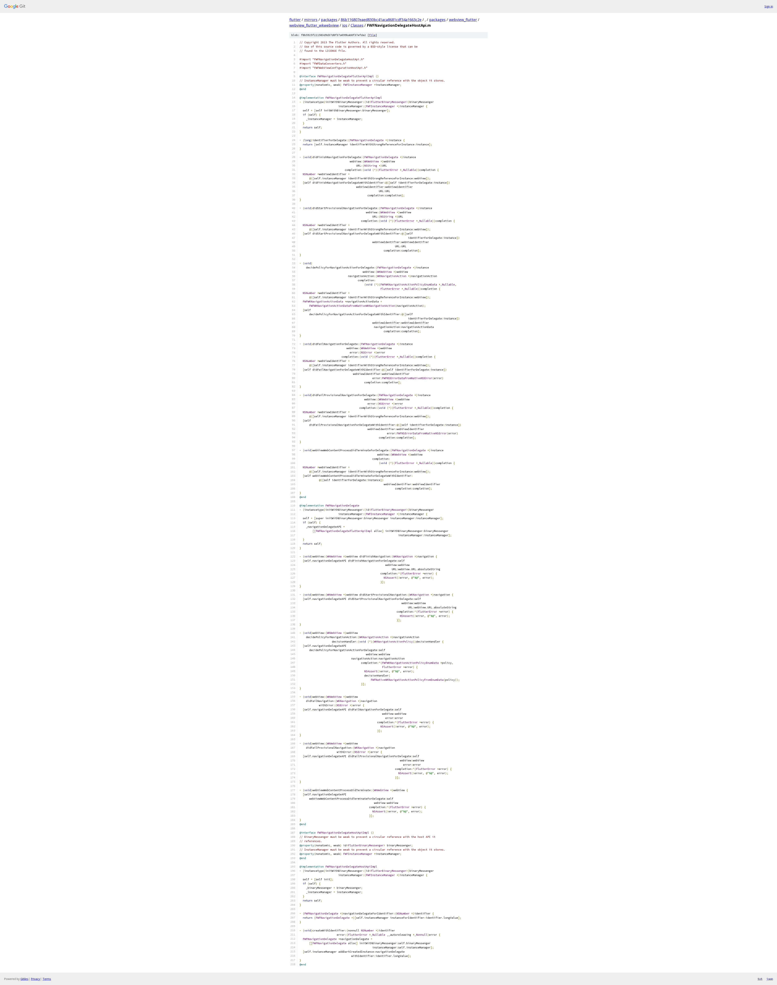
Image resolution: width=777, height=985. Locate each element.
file (372, 35)
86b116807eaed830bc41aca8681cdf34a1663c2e (381, 19)
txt (760, 979)
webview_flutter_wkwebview (314, 25)
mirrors (310, 19)
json (769, 979)
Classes (357, 25)
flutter (295, 19)
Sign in (768, 6)
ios (344, 25)
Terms (46, 979)
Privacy (35, 979)
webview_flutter (463, 19)
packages (329, 19)
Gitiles (24, 979)
